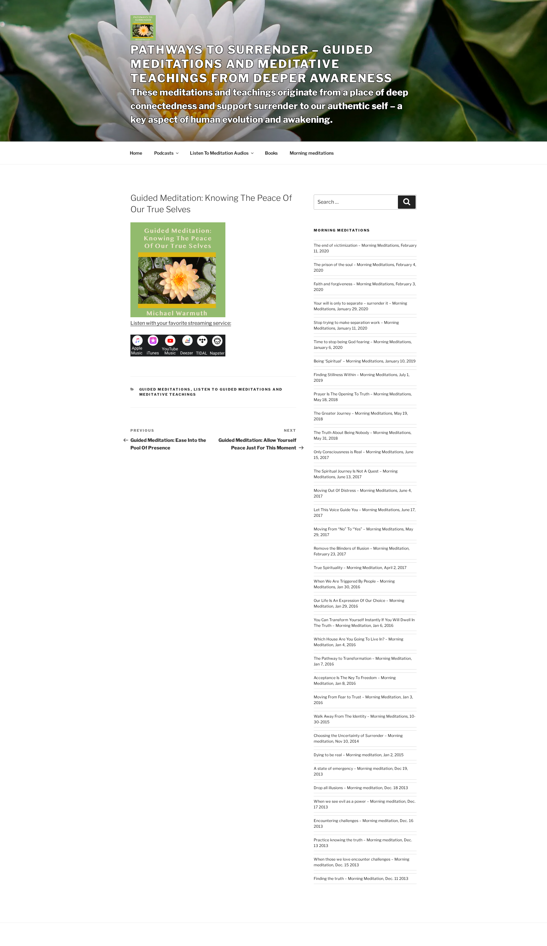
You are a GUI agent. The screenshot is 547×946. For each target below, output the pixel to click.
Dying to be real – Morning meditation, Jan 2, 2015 (359, 754)
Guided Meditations (165, 389)
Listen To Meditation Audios (219, 153)
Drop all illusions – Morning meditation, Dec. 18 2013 (361, 787)
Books (271, 153)
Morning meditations (312, 153)
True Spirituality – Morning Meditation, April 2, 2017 (360, 567)
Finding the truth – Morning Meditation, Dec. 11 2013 (361, 878)
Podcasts (163, 153)
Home (136, 153)
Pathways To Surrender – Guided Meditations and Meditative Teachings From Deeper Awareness (261, 64)
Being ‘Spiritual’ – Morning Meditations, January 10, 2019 (365, 361)
